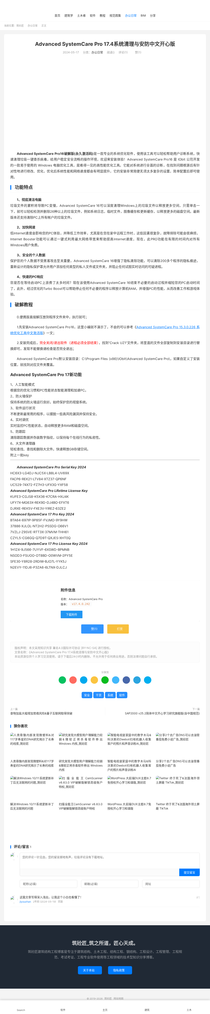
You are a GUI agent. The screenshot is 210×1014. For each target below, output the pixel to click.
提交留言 (189, 872)
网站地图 (118, 998)
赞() (136, 52)
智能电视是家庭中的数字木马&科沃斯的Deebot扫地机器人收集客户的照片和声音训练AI (129, 765)
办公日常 (131, 15)
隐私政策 (120, 970)
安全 (87, 695)
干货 (99, 695)
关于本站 (90, 970)
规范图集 (115, 15)
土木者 (81, 15)
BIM (143, 15)
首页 (57, 15)
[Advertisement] (105, 828)
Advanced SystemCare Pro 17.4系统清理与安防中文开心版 (105, 44)
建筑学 (68, 15)
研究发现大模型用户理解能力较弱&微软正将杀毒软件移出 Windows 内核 (81, 765)
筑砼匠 (105, 6)
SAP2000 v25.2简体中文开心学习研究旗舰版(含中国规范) (162, 713)
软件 (93, 15)
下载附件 (71, 614)
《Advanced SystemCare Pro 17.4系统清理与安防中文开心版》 (69, 652)
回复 (60, 901)
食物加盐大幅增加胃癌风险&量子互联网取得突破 (41, 713)
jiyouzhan (25, 901)
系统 (110, 695)
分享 (153, 15)
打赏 (118, 629)
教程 (102, 15)
